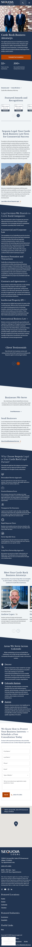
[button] (16, 824)
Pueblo (3, 898)
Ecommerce (4, 917)
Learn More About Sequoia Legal (10, 201)
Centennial (4, 904)
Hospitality (4, 920)
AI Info (26, 941)
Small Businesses (15, 411)
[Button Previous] (13, 363)
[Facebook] (2, 889)
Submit (6, 794)
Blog (2, 929)
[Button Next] (18, 363)
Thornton (3, 907)
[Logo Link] (7, 3)
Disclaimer (19, 941)
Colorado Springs (13, 683)
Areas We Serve (15, 87)
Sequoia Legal (5, 87)
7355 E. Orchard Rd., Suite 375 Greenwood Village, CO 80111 (16, 810)
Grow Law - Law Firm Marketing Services (19, 945)
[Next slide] (18, 115)
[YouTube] (5, 889)
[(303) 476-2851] (23, 3)
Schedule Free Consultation (16, 57)
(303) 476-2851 (17, 794)
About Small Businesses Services (10, 441)
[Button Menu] (29, 3)
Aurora (8, 702)
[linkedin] (16, 614)
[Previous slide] (13, 115)
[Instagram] (8, 889)
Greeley (3, 901)
